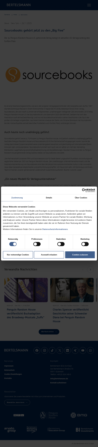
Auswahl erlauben (49, 255)
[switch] (37, 244)
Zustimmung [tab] (17, 198)
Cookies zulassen (80, 255)
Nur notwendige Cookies (18, 255)
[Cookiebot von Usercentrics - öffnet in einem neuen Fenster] (84, 190)
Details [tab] (49, 198)
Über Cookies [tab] (81, 198)
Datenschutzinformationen (55, 229)
